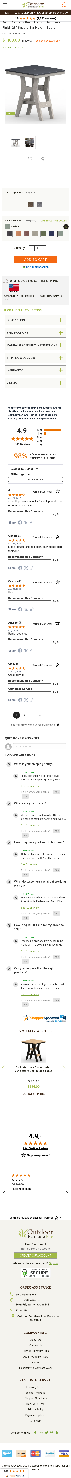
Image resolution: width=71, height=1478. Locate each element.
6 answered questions (12, 47)
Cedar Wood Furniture (35, 1356)
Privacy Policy (35, 1409)
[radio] (50, 430)
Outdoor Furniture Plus (35, 1351)
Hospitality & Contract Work (35, 1367)
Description (16, 320)
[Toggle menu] (4, 4)
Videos (12, 383)
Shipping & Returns (35, 1398)
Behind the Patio (35, 1392)
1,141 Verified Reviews (35, 1148)
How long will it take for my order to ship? (39, 927)
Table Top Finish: (19, 192)
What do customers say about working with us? (40, 883)
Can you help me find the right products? (34, 970)
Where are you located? (30, 803)
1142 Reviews (24, 444)
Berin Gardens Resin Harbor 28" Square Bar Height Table (33, 1069)
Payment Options (35, 1415)
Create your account (35, 1255)
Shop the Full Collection (23, 310)
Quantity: (19, 248)
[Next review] (67, 1194)
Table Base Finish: (19, 220)
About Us (35, 1339)
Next (63, 1068)
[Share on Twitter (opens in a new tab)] (26, 522)
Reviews (35, 1362)
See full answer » (30, 785)
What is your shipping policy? (33, 764)
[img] (35, 1143)
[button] (56, 792)
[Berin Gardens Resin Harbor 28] (34, 1050)
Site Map (35, 1420)
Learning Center (35, 1387)
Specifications (17, 332)
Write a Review (35, 479)
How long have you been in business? (39, 842)
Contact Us (35, 1345)
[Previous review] (4, 1194)
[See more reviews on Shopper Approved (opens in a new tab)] (32, 522)
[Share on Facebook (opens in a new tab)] (20, 523)
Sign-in (53, 1263)
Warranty (15, 370)
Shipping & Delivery (21, 358)
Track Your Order (35, 1404)
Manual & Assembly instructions (32, 345)
